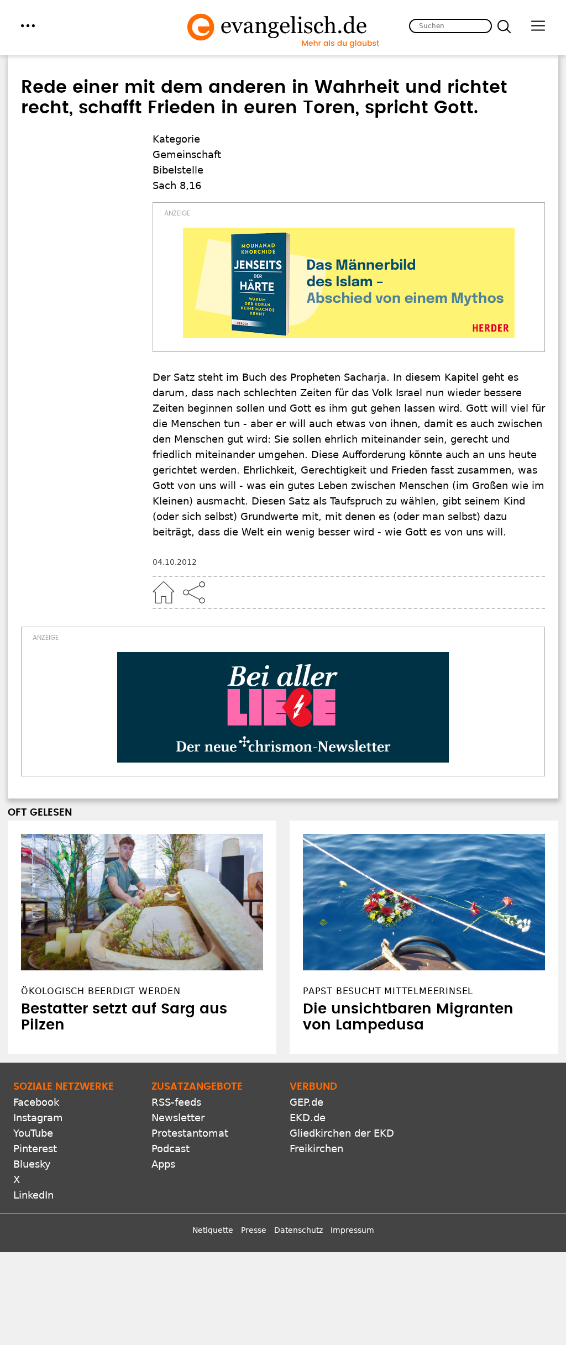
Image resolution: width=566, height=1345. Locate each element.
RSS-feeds (176, 1102)
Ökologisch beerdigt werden (101, 991)
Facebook (36, 1102)
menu (28, 26)
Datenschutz (298, 1230)
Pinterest (35, 1148)
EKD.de (308, 1117)
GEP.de (306, 1102)
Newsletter (178, 1117)
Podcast (170, 1148)
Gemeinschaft (187, 154)
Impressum (352, 1230)
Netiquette (212, 1230)
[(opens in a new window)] (349, 283)
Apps (163, 1164)
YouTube (33, 1133)
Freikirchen (316, 1148)
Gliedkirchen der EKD (342, 1133)
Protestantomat (189, 1133)
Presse (253, 1230)
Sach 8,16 (177, 185)
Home (164, 592)
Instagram (38, 1117)
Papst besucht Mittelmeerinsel (388, 991)
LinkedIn (33, 1195)
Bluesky (32, 1164)
